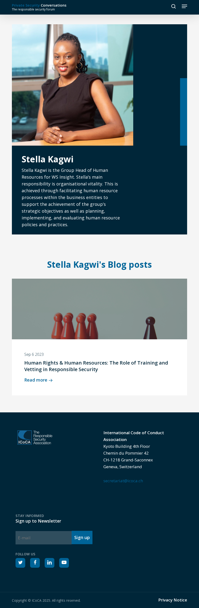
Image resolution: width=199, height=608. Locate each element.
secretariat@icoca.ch (123, 480)
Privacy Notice (172, 600)
